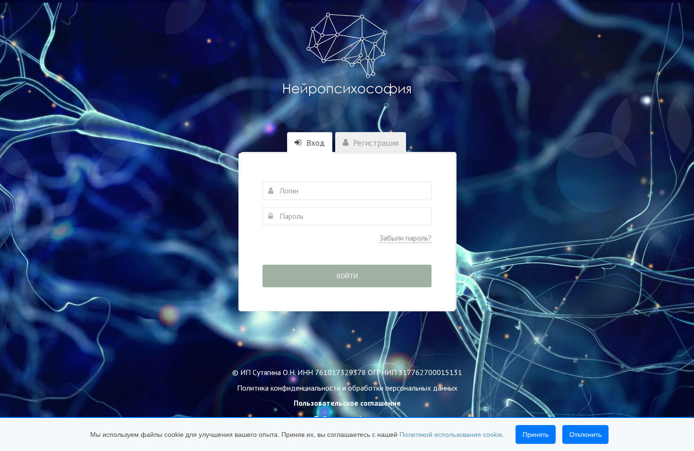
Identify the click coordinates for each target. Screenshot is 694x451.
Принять (536, 434)
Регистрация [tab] (374, 143)
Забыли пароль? (406, 237)
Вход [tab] (314, 143)
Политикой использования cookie (450, 434)
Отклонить (585, 434)
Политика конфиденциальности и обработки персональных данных (347, 388)
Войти (347, 276)
